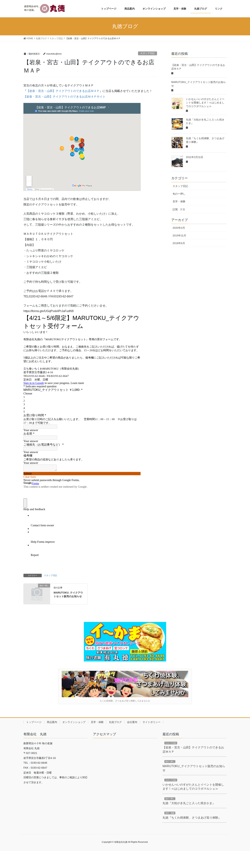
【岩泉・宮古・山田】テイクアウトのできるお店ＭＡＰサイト (64, 96)
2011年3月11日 (194, 157)
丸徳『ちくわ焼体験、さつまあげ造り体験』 (192, 817)
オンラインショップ (73, 722)
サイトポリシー (152, 722)
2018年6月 (179, 243)
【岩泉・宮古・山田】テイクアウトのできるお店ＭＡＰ (63, 90)
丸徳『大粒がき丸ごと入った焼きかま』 (189, 803)
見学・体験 (179, 201)
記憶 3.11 (179, 209)
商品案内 (52, 722)
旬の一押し (179, 193)
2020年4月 (179, 227)
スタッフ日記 (147, 53)
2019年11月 (179, 235)
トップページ (34, 722)
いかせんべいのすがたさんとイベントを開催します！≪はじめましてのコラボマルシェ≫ (205, 103)
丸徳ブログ (115, 722)
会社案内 (132, 722)
